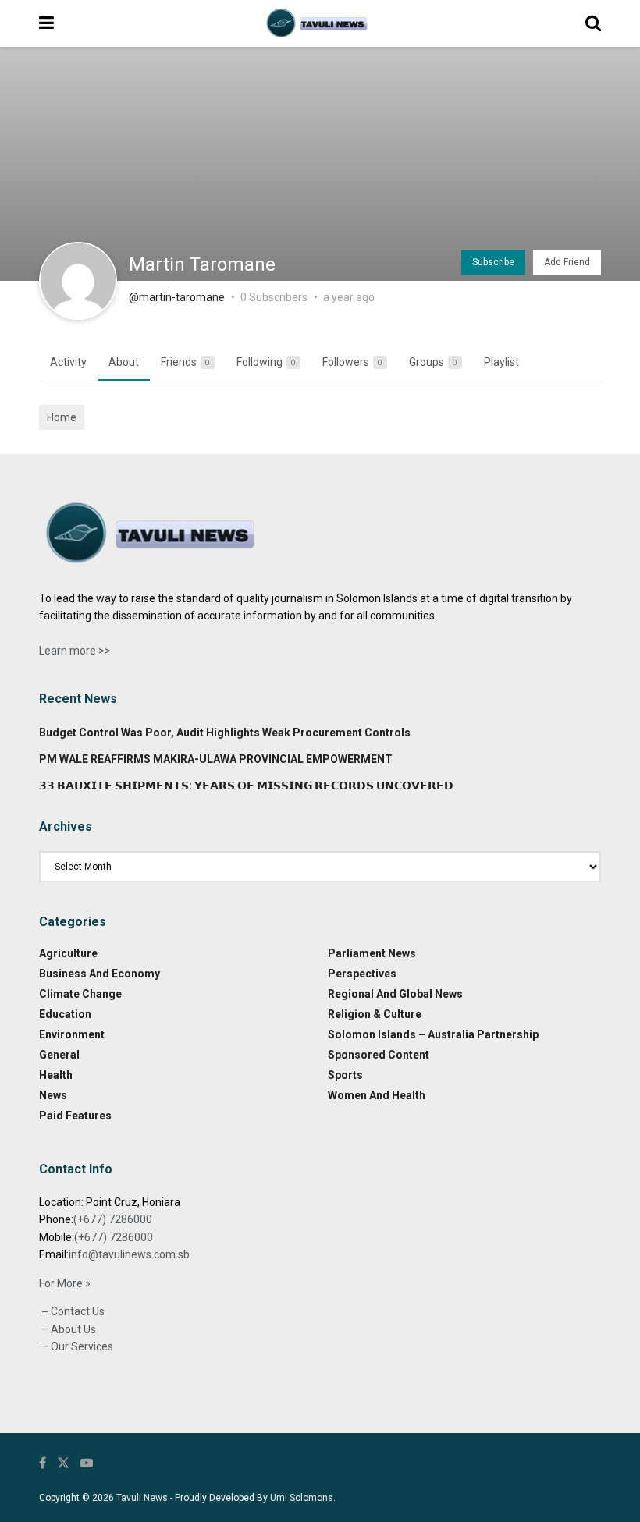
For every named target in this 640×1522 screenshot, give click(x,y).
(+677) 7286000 (112, 1219)
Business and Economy (99, 973)
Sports (345, 1075)
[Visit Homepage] (319, 23)
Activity (68, 362)
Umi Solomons (301, 1497)
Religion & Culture (374, 1014)
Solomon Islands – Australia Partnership (433, 1034)
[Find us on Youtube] (86, 1463)
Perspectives (362, 973)
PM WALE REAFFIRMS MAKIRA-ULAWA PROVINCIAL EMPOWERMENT (216, 759)
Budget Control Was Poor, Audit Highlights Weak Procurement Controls (225, 732)
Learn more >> (75, 650)
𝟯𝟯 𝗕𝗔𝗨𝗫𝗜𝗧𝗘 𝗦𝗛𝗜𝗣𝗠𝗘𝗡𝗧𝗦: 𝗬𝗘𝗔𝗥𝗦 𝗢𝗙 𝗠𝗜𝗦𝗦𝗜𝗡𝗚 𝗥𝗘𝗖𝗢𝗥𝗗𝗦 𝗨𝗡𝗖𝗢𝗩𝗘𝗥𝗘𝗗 (246, 785)
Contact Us (76, 1311)
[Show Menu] (46, 23)
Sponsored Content (378, 1054)
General (59, 1054)
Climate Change (80, 994)
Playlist (501, 362)
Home (61, 417)
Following (266, 362)
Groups (433, 362)
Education (65, 1014)
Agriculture (68, 953)
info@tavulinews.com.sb (129, 1254)
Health (56, 1075)
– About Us (67, 1329)
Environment (72, 1034)
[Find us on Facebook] (42, 1463)
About (123, 362)
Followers (352, 362)
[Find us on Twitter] (63, 1463)
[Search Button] (593, 23)
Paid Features (75, 1115)
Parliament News (372, 953)
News (53, 1095)
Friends (185, 362)
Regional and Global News (395, 994)
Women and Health (376, 1095)
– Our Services (76, 1346)
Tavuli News (142, 1497)
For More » (65, 1283)
